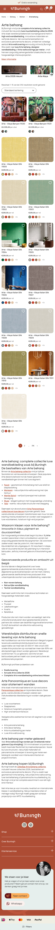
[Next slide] (51, 75)
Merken (22, 17)
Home (4, 17)
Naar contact (20, 895)
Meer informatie (9, 59)
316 (33, 446)
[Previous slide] (4, 75)
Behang (12, 17)
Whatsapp (16, 903)
